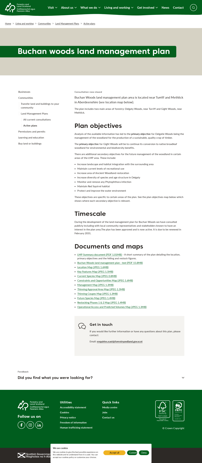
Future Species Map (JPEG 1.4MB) (96, 297)
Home (8, 23)
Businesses (24, 91)
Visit (51, 7)
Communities (44, 23)
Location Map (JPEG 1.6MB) (92, 267)
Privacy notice (68, 417)
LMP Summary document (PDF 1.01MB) (99, 254)
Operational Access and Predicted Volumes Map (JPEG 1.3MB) (111, 306)
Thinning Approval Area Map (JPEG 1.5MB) (101, 289)
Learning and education (31, 137)
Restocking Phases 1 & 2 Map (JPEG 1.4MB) (101, 302)
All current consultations (37, 119)
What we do (88, 7)
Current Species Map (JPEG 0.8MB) (97, 275)
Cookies (64, 412)
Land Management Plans (67, 23)
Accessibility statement (73, 407)
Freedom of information (73, 422)
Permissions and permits (31, 131)
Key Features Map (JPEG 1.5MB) (95, 271)
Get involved (145, 7)
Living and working (117, 7)
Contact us (108, 417)
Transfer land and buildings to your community (40, 105)
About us (67, 7)
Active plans (89, 23)
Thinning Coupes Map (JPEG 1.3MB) (97, 293)
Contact (178, 7)
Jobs (104, 412)
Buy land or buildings (30, 143)
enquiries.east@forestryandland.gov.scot (120, 341)
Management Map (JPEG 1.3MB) (95, 284)
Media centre (109, 407)
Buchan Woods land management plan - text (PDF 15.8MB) (110, 262)
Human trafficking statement (76, 427)
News (165, 7)
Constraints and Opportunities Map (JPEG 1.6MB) (105, 280)
